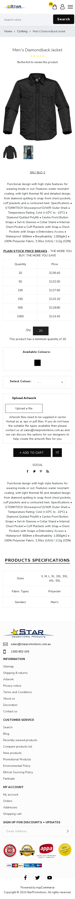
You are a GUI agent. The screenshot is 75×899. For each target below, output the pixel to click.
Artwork (8, 679)
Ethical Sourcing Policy (18, 772)
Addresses (10, 807)
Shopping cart (12, 814)
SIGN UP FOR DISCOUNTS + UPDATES (31, 822)
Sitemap (8, 666)
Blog (6, 734)
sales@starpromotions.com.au (44, 430)
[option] (10, 152)
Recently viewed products (20, 740)
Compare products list (17, 747)
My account (10, 795)
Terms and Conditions (17, 692)
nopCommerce (45, 887)
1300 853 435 (20, 652)
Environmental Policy (16, 766)
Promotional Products (17, 759)
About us (9, 699)
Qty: (28, 330)
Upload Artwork (24, 398)
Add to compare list (57, 452)
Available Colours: (36, 352)
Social (37, 465)
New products (12, 753)
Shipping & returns (15, 673)
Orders (7, 801)
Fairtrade (9, 779)
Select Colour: (20, 381)
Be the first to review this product (37, 62)
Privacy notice (12, 686)
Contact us (10, 711)
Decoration (10, 705)
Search (63, 19)
